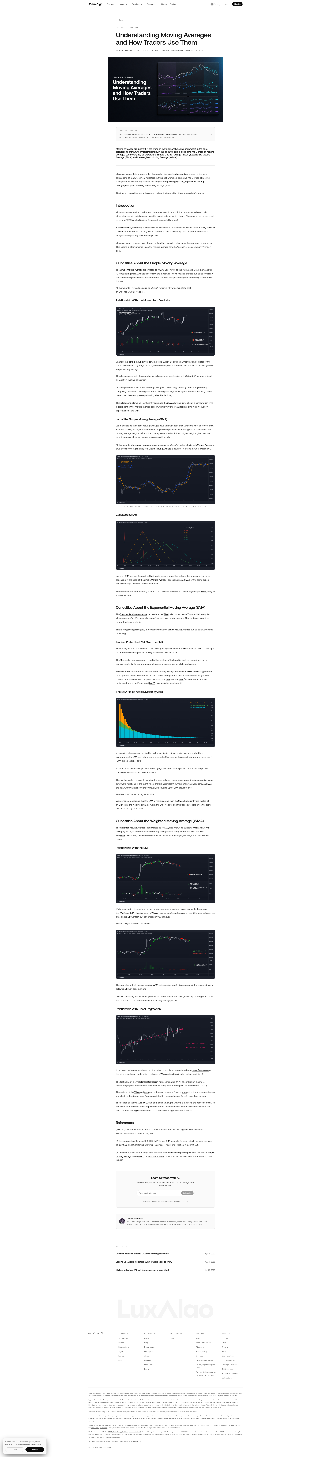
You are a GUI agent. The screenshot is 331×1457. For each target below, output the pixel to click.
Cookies (199, 1356)
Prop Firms (148, 1365)
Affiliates (147, 1356)
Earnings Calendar (229, 1365)
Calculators (227, 1378)
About (198, 1338)
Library (164, 4)
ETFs (224, 1343)
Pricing (173, 4)
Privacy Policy (201, 1351)
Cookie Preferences (204, 1360)
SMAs (187, 580)
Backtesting (123, 1347)
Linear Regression (200, 1070)
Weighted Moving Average (151, 185)
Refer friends (149, 1347)
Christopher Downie (181, 50)
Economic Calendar (230, 1373)
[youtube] (89, 1333)
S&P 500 (123, 1145)
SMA (180, 181)
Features (110, 4)
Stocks (225, 1338)
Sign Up (237, 4)
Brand (146, 1369)
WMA (168, 185)
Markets (123, 4)
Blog (146, 1343)
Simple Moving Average (166, 181)
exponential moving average (176, 1152)
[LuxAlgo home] (95, 4)
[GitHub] (102, 1333)
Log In (226, 4)
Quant (121, 1343)
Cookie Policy (36, 1444)
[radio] (212, 4)
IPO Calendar (227, 1369)
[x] (94, 1333)
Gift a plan (148, 1351)
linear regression (136, 1110)
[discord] (98, 1333)
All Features (123, 1338)
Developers (137, 4)
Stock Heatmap (228, 1360)
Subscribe (187, 1193)
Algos (120, 1351)
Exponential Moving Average (133, 614)
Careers (147, 1360)
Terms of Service (203, 1343)
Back (121, 20)
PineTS (173, 1338)
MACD (152, 683)
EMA (127, 185)
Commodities (228, 1356)
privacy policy (173, 1201)
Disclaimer (200, 1347)
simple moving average (140, 361)
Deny (15, 1450)
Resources (151, 4)
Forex (224, 1351)
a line (184, 1092)
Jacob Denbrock (125, 50)
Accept (35, 1450)
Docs (146, 1338)
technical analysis (172, 174)
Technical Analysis (127, 28)
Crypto (225, 1347)
